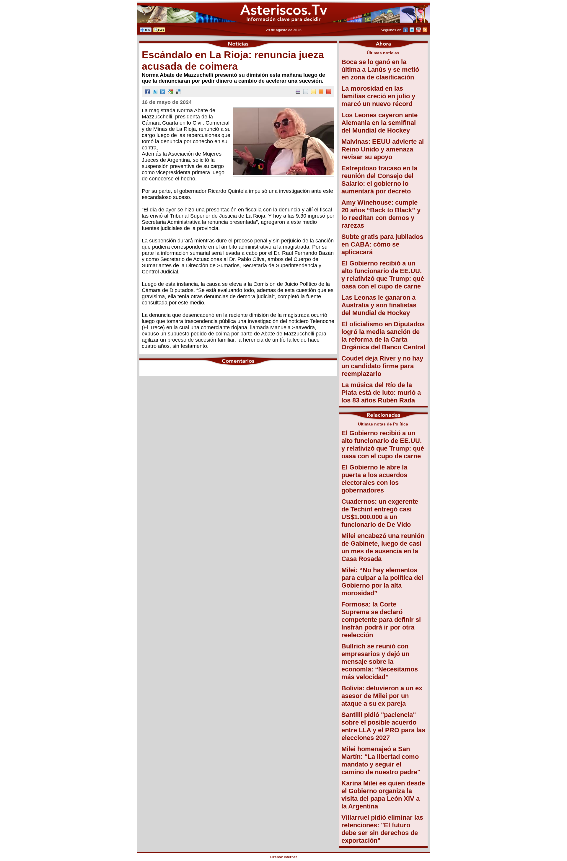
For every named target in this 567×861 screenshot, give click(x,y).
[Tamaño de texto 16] (321, 92)
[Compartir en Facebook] (147, 92)
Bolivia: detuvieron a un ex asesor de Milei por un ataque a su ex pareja (381, 695)
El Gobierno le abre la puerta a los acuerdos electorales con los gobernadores (374, 479)
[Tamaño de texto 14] (313, 92)
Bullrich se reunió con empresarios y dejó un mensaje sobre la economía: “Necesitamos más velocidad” (379, 662)
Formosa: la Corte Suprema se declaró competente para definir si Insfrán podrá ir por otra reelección (381, 620)
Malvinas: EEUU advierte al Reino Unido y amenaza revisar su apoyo (382, 149)
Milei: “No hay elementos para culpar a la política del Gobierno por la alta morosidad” (382, 581)
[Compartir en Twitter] (155, 92)
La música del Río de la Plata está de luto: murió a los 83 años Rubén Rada (381, 392)
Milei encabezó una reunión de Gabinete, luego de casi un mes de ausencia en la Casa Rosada (382, 547)
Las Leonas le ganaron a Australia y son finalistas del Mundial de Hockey (378, 305)
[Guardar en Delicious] (178, 92)
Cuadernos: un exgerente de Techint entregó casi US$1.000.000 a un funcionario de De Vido (379, 513)
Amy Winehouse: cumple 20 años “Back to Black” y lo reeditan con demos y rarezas (381, 214)
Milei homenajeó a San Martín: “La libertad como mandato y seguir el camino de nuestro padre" (380, 760)
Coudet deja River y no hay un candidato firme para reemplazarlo (382, 366)
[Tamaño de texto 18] (328, 92)
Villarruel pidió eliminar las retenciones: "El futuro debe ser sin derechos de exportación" (382, 829)
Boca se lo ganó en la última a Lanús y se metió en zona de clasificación (380, 69)
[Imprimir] (298, 92)
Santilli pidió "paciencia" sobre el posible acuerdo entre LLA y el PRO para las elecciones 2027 (383, 726)
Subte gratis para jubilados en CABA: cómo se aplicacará (382, 244)
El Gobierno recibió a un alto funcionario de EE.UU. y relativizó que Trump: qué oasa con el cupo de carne (382, 275)
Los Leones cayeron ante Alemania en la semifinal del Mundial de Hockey (379, 122)
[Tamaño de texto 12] (305, 92)
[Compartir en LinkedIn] (162, 92)
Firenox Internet (283, 857)
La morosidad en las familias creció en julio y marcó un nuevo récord (378, 96)
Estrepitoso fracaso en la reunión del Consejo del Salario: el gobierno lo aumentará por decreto (379, 179)
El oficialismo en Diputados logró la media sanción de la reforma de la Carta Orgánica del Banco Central (383, 335)
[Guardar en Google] (170, 92)
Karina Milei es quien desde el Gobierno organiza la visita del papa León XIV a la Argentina (383, 795)
